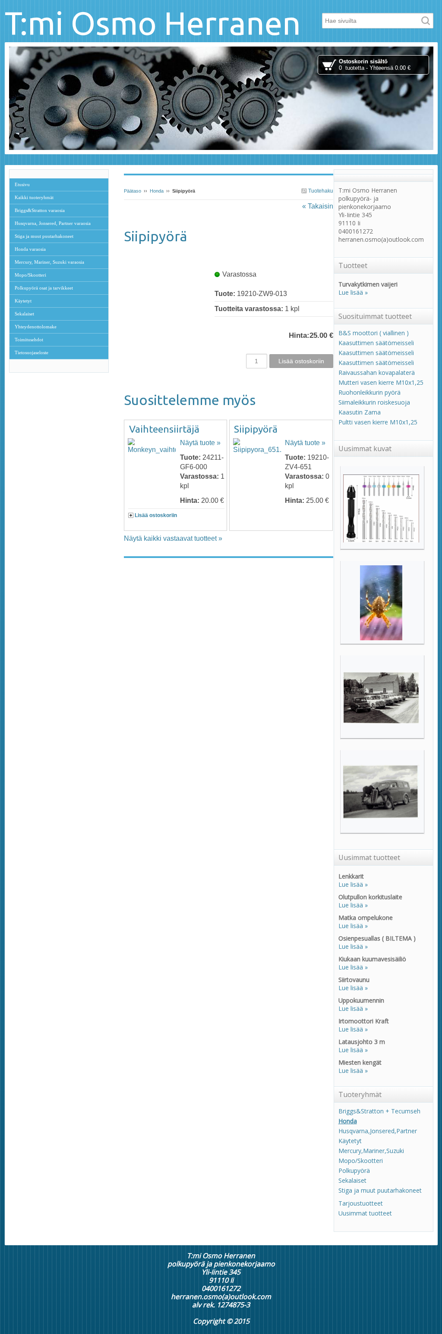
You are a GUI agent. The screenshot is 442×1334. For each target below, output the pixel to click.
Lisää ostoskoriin (156, 515)
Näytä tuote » (200, 442)
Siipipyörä (256, 429)
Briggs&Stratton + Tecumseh (379, 1111)
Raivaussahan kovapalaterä (376, 372)
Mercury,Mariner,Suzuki (371, 1151)
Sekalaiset (352, 1180)
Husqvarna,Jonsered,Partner (377, 1131)
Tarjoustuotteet (360, 1203)
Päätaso (132, 190)
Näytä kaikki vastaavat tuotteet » (173, 538)
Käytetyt (350, 1141)
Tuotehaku (320, 191)
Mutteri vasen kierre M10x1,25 (380, 382)
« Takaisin (317, 206)
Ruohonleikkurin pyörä (369, 392)
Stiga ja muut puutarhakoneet (380, 1190)
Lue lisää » (353, 292)
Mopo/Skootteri (360, 1160)
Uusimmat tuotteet (365, 1213)
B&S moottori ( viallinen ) (373, 333)
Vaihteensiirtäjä (164, 429)
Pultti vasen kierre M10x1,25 (377, 422)
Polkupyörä (354, 1170)
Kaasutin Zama (359, 412)
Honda (157, 190)
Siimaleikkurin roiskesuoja (374, 402)
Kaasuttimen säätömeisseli (376, 343)
